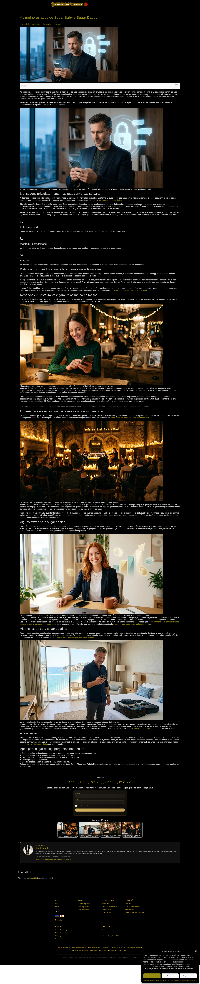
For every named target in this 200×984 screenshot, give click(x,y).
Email (76, 799)
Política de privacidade (79, 948)
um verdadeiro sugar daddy (144, 729)
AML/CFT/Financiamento (109, 907)
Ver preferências (188, 976)
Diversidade (105, 903)
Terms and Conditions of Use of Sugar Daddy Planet (182, 980)
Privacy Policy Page (160, 980)
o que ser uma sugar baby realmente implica (131, 624)
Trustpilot (58, 920)
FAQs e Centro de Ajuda (132, 907)
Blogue (57, 907)
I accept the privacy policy (83, 805)
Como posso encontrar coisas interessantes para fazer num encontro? (51, 757)
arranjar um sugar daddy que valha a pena (129, 290)
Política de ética (106, 912)
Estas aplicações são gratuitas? (35, 760)
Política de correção (61, 933)
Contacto (104, 930)
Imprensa (104, 933)
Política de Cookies (94, 948)
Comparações (47, 24)
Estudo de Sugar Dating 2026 (110, 936)
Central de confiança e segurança (135, 912)
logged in (33, 878)
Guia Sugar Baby (83, 907)
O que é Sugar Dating (84, 903)
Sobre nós (128, 903)
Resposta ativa (106, 909)
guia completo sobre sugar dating (34, 744)
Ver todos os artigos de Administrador (53, 859)
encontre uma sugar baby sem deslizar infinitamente (72, 637)
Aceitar (152, 976)
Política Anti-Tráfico (96, 950)
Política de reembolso (118, 948)
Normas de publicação (61, 930)
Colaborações (59, 936)
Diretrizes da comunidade (80, 950)
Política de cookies (148, 980)
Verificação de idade (110, 950)
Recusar (170, 976)
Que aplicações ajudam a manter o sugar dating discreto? (46, 762)
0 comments (57, 24)
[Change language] (86, 4)
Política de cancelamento (134, 948)
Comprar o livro (59, 939)
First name (78, 793)
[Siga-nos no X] (57, 911)
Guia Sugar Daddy (83, 909)
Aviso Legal (105, 948)
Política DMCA (123, 950)
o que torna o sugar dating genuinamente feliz (130, 418)
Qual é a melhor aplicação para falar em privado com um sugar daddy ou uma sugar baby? (60, 753)
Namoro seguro (129, 909)
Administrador (36, 24)
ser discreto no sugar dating (110, 200)
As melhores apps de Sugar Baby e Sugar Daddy (58, 17)
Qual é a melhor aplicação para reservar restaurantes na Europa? (49, 755)
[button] (196, 951)
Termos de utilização (64, 948)
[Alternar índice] (175, 86)
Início (56, 903)
